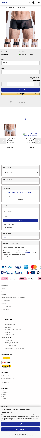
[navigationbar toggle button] (38, 2)
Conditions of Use (6, 306)
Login (20, 220)
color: (2, 68)
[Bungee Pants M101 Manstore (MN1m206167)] (20, 24)
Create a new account (8, 224)
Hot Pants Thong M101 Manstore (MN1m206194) (31, 140)
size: (2, 59)
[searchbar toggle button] (29, 2)
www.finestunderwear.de (7, 378)
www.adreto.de (28, 252)
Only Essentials (20, 429)
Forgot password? (7, 227)
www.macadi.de (5, 377)
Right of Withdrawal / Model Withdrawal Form (13, 297)
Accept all (21, 424)
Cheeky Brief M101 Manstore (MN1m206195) (10, 140)
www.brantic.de (5, 375)
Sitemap (5, 237)
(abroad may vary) (29, 54)
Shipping (3, 294)
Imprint (3, 288)
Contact (3, 291)
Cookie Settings (5, 312)
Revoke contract (5, 300)
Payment (3, 303)
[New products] (37, 179)
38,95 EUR (20, 199)
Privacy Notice (30, 420)
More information (20, 434)
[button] (4, 84)
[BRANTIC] (4, 2)
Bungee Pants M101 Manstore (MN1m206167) (20, 196)
